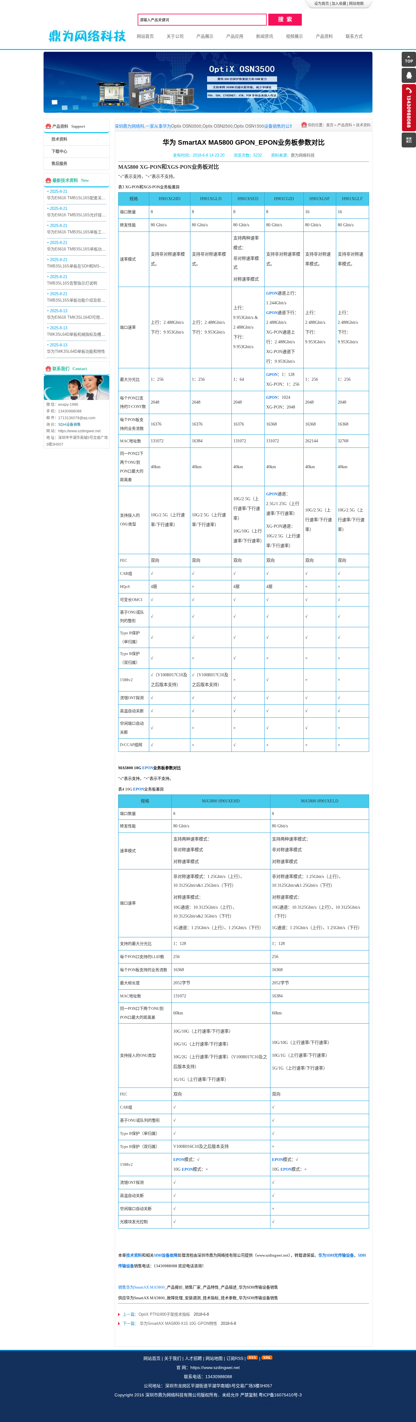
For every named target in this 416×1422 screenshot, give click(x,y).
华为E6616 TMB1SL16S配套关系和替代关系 (86, 198)
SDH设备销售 (69, 425)
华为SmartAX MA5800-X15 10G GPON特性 (178, 1323)
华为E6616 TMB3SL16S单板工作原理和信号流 (88, 232)
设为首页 (321, 4)
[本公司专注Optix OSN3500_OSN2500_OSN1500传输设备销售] (208, 111)
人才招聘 (193, 1358)
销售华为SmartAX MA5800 (141, 1287)
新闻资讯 (264, 36)
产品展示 (204, 36)
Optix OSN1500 (193, 126)
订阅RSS (234, 1358)
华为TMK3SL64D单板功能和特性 (76, 351)
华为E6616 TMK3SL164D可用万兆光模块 (83, 317)
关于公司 (175, 36)
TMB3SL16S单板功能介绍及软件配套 (80, 300)
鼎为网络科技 (303, 155)
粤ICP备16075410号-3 (280, 1394)
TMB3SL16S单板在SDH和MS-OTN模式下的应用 (90, 266)
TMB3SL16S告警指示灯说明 (72, 283)
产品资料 (324, 36)
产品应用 (234, 36)
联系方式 (354, 36)
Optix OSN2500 (162, 126)
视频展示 (294, 36)
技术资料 (363, 125)
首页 (329, 125)
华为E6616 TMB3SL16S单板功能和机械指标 (86, 249)
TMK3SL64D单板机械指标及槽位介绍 (80, 334)
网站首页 (145, 36)
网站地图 (356, 4)
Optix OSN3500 (130, 126)
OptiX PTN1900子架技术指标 (164, 1314)
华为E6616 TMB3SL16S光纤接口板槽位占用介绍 (90, 215)
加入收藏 (339, 4)
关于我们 (172, 1358)
